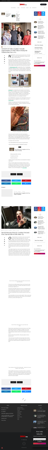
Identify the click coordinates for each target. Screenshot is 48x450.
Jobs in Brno (19, 414)
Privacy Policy (3, 420)
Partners (18, 415)
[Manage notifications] (2, 448)
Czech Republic (13, 7)
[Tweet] (4, 57)
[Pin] (4, 59)
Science (27, 7)
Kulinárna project (11, 100)
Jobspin (41, 45)
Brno (18, 7)
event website (24, 167)
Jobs (30, 7)
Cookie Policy (19, 411)
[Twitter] (43, 1)
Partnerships (34, 7)
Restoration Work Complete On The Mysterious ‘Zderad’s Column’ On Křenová (41, 32)
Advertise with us (4, 418)
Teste (18, 419)
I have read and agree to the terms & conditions (39, 63)
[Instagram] (44, 1)
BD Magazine (10, 230)
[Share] (4, 55)
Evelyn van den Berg (5, 230)
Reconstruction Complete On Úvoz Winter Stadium (8, 15)
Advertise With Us (20, 407)
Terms (18, 418)
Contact (18, 410)
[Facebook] (41, 1)
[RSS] (44, 8)
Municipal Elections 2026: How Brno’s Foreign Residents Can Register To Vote (41, 37)
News (8, 11)
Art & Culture (23, 7)
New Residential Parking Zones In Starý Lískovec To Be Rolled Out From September (18, 17)
